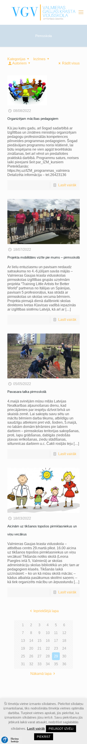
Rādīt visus (71, 63)
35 (56, 664)
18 (64, 640)
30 (64, 656)
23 (56, 648)
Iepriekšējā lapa (45, 611)
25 (23, 656)
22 (48, 648)
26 (31, 656)
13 (23, 640)
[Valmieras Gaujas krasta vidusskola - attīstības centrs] (43, 12)
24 (64, 648)
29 (56, 656)
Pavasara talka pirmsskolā (26, 392)
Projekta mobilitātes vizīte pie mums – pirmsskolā (43, 257)
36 (64, 664)
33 (39, 664)
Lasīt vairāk (67, 185)
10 (48, 633)
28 (48, 656)
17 (56, 640)
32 (31, 664)
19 (23, 648)
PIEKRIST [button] (43, 736)
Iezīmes (39, 59)
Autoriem (19, 63)
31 (23, 664)
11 (56, 633)
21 (39, 648)
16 (48, 640)
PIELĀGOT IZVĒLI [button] (61, 728)
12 (64, 633)
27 (39, 656)
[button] (11, 740)
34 (48, 664)
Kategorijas (16, 59)
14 (31, 640)
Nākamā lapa (41, 674)
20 (31, 648)
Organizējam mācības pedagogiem (32, 118)
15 (39, 640)
